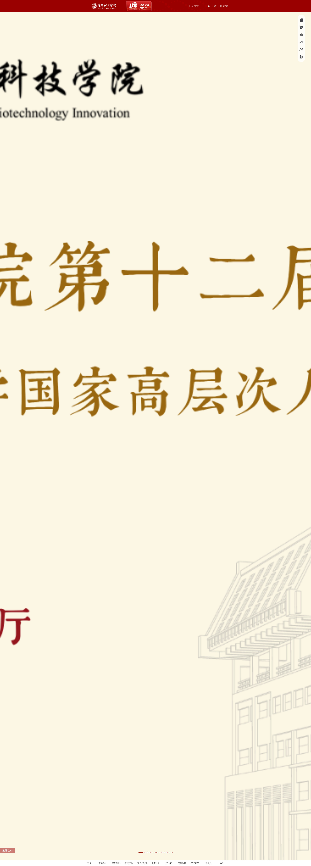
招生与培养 (142, 863)
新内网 (225, 6)
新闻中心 (129, 863)
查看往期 (7, 850)
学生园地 (195, 863)
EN (215, 6)
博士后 (169, 863)
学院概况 (102, 863)
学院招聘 (182, 863)
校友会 (208, 863)
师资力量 (116, 863)
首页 (89, 863)
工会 (222, 863)
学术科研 (155, 863)
